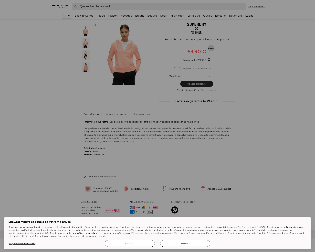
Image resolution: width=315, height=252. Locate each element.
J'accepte (130, 243)
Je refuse (185, 243)
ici (105, 236)
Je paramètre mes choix (22, 243)
